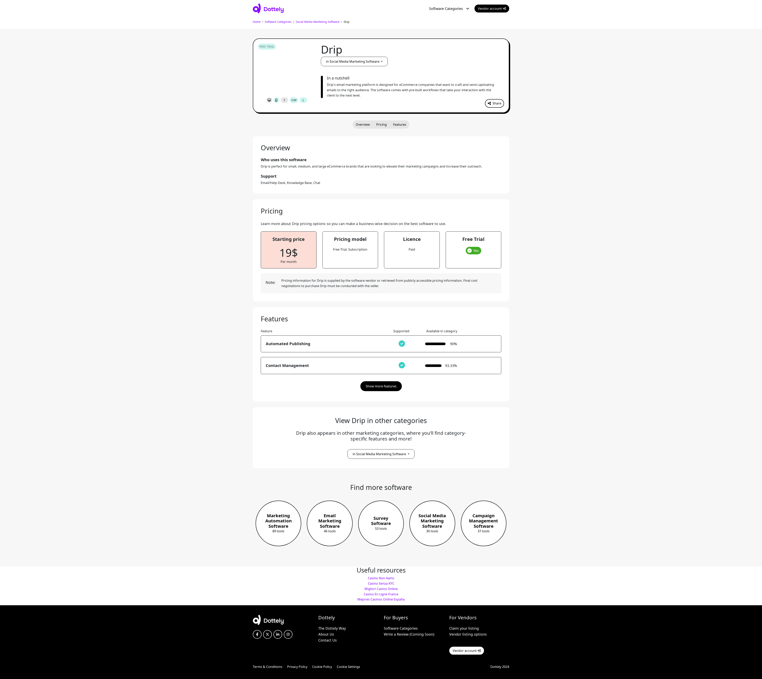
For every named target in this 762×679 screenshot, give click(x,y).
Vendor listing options (468, 634)
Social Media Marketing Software (318, 22)
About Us (326, 634)
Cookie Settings (348, 667)
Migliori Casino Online (381, 589)
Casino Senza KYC (381, 583)
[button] (494, 103)
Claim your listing (464, 628)
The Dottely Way (332, 628)
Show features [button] (381, 386)
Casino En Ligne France (381, 594)
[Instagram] (288, 634)
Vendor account (490, 8)
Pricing (381, 124)
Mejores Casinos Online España (381, 599)
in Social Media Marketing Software (353, 61)
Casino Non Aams (381, 578)
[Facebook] (257, 634)
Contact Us (327, 640)
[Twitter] (267, 634)
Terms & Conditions (267, 667)
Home (257, 22)
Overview (363, 124)
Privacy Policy (297, 667)
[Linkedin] (277, 634)
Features (399, 124)
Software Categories (446, 8)
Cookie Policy (322, 667)
